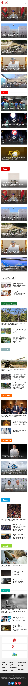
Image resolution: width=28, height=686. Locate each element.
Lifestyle (20, 666)
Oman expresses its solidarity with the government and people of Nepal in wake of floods (13, 51)
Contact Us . (19, 675)
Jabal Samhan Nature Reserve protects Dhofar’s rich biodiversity (12, 324)
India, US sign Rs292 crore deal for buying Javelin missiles (14, 369)
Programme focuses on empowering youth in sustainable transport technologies (13, 268)
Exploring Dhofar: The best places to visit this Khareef (19, 331)
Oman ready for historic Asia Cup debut (14, 108)
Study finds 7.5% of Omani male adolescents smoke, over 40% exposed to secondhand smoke (13, 611)
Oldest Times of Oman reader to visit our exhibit (13, 124)
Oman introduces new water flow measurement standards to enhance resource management (13, 184)
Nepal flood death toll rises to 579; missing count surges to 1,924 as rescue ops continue (19, 377)
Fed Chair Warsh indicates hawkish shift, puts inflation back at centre (13, 415)
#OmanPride (22, 662)
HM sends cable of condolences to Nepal (12, 18)
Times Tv (4, 665)
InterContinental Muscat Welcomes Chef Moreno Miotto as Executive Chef (13, 455)
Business (5, 670)
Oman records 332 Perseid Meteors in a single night (19, 573)
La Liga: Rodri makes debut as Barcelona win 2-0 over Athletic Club (13, 520)
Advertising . (11, 675)
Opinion (11, 665)
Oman (3, 662)
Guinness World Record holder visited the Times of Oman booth (13, 158)
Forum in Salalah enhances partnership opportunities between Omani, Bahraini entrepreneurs (14, 85)
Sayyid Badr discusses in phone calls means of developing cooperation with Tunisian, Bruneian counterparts (13, 68)
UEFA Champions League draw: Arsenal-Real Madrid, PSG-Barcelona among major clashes (19, 527)
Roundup (21, 669)
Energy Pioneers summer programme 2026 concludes (19, 293)
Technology (12, 667)
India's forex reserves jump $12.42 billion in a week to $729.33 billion (20, 422)
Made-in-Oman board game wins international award (19, 619)
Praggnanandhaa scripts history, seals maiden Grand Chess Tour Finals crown (19, 537)
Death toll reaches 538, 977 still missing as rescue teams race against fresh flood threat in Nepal (19, 385)
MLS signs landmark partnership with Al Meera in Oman (13, 489)
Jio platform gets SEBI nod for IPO (19, 431)
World (3, 667)
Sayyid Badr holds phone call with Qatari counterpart (19, 285)
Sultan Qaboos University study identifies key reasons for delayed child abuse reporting (20, 627)
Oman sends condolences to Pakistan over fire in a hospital (13, 35)
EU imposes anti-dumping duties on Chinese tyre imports (19, 581)
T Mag (11, 670)
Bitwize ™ (3, 680)
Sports (11, 662)
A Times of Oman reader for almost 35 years (13, 141)
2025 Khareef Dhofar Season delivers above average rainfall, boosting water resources (19, 339)
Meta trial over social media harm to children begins (12, 566)
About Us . (3, 675)
